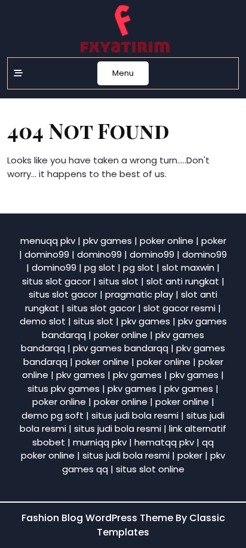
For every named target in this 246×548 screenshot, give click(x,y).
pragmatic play (139, 294)
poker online (166, 240)
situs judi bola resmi (135, 415)
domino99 (46, 254)
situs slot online (150, 469)
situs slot (119, 281)
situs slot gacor (56, 281)
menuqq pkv (47, 240)
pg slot (99, 267)
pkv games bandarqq (120, 348)
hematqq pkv (164, 442)
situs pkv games (63, 388)
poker (213, 240)
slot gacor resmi (179, 308)
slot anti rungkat (182, 281)
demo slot (43, 321)
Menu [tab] (123, 73)
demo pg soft (52, 415)
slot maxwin (188, 267)
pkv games (107, 240)
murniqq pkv (100, 442)
